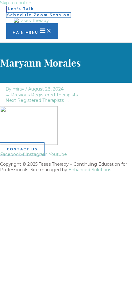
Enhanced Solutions (89, 169)
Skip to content (16, 3)
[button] (21, 9)
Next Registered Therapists (37, 100)
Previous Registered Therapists (42, 95)
